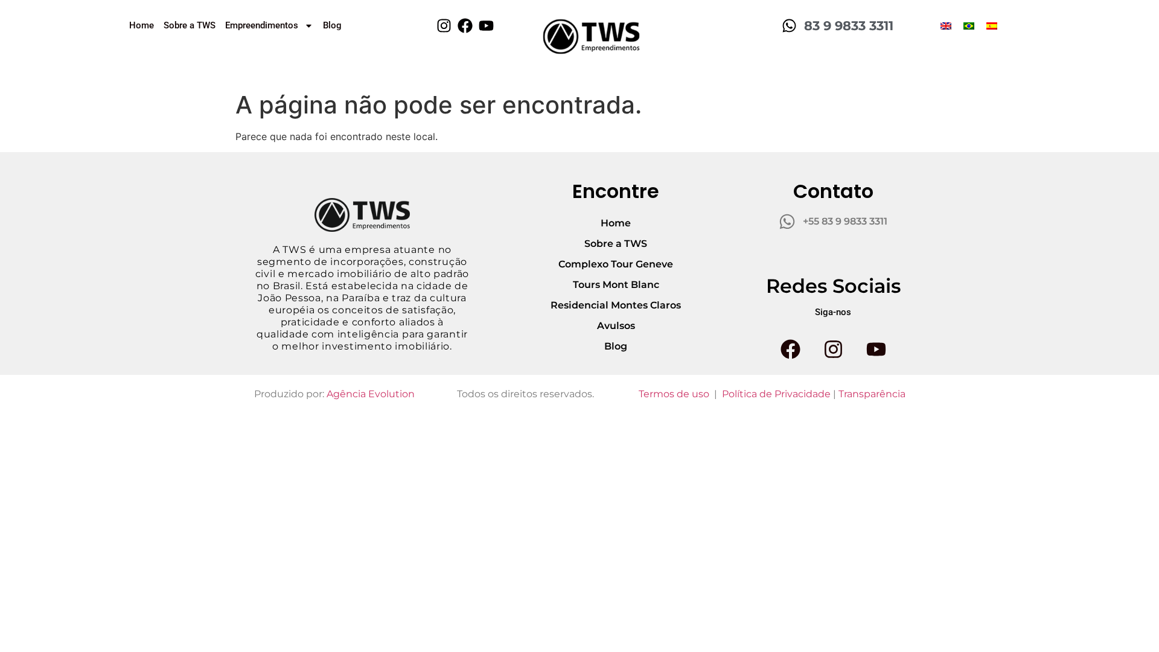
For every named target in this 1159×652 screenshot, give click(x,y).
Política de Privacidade (776, 394)
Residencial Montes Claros (616, 305)
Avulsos (616, 325)
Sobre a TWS (190, 25)
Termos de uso (674, 394)
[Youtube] (486, 25)
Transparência (871, 394)
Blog (332, 25)
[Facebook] (465, 25)
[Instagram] (444, 25)
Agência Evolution (371, 394)
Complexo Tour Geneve (615, 264)
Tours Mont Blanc (616, 284)
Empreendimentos (261, 25)
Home (141, 25)
